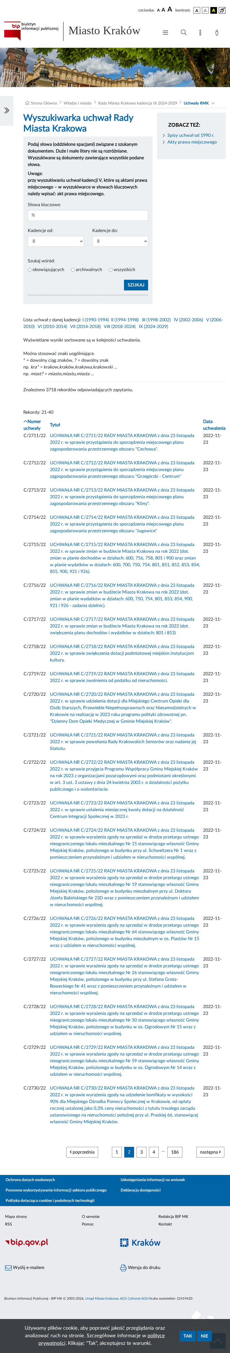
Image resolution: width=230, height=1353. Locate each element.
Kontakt (165, 1224)
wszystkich (124, 269)
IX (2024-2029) (153, 326)
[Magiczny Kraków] (172, 1245)
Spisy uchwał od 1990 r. (190, 135)
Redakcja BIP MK (173, 1217)
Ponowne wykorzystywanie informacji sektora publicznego (56, 1190)
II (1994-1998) (125, 320)
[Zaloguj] (217, 34)
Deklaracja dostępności (141, 1190)
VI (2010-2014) (52, 326)
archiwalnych (89, 269)
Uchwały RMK (196, 103)
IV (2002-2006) (188, 320)
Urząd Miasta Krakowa (101, 1298)
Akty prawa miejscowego (192, 142)
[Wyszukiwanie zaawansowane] (184, 32)
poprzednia (83, 1152)
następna (209, 1152)
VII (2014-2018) (85, 326)
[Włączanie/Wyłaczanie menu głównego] (165, 33)
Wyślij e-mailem (28, 1267)
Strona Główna (44, 103)
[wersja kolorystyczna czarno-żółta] (213, 10)
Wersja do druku (143, 1267)
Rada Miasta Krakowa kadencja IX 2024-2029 (137, 103)
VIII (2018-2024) (119, 326)
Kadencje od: (40, 230)
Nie (204, 1336)
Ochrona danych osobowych (30, 1180)
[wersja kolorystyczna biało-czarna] (205, 10)
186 (175, 1152)
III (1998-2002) (156, 320)
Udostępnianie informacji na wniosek (153, 1180)
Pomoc (88, 1224)
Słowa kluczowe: (44, 205)
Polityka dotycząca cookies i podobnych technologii (50, 1201)
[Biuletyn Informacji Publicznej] (57, 1245)
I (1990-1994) (95, 320)
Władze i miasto (77, 103)
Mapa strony (16, 1217)
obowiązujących (48, 269)
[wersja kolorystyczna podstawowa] (197, 10)
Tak (187, 1336)
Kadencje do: (105, 230)
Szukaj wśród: (41, 261)
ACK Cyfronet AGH (134, 1298)
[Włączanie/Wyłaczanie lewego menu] (6, 111)
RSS (8, 1224)
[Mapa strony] (201, 34)
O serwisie (91, 1217)
